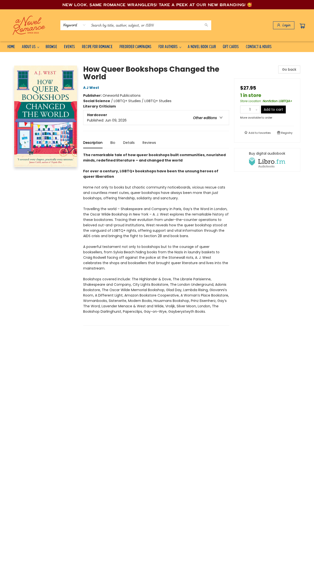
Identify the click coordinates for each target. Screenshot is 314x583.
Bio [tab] (112, 142)
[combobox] (74, 25)
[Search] (206, 25)
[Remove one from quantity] (243, 109)
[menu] (157, 46)
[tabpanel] (156, 239)
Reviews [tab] (149, 142)
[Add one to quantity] (256, 109)
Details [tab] (129, 142)
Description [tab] (93, 142)
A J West (91, 87)
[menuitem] (11, 46)
